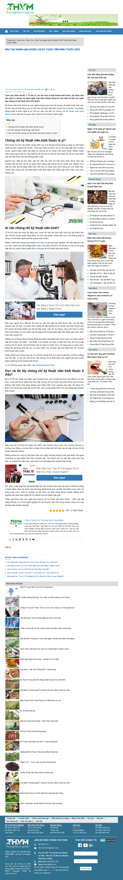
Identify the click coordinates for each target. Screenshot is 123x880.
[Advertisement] (44, 69)
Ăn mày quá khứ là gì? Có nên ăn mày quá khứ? (106, 164)
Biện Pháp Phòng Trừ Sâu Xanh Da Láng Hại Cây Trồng (41, 793)
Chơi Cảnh (9, 833)
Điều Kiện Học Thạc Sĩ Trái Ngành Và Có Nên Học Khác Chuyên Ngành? (35, 576)
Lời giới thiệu (23, 818)
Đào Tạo (76, 828)
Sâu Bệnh (93, 288)
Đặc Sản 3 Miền (68, 31)
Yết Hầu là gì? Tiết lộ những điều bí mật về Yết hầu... (41, 618)
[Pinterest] (20, 539)
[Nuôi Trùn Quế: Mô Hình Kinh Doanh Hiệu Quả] (97, 197)
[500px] (30, 539)
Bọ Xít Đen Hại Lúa (96, 222)
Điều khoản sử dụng (60, 818)
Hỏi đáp (32, 37)
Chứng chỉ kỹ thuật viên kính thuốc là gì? (26, 127)
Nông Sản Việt (85, 31)
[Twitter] (10, 539)
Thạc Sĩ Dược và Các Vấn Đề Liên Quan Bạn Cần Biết (28, 569)
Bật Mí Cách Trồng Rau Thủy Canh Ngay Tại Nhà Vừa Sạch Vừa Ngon (47, 639)
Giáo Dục (11, 37)
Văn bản (100, 818)
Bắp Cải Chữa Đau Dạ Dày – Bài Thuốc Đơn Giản (39, 721)
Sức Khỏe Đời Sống (36, 825)
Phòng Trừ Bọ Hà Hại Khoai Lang (33, 731)
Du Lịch (22, 37)
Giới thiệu (14, 31)
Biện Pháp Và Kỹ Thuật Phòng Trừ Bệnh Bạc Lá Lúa (40, 700)
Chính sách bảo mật (40, 818)
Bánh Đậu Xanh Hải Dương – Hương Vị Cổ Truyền (39, 659)
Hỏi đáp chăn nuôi (102, 830)
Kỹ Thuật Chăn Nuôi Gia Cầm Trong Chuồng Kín (39, 742)
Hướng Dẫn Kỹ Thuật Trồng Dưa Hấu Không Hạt (39, 752)
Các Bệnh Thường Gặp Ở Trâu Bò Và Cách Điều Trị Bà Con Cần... (45, 690)
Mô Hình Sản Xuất (57, 833)
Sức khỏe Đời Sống (104, 31)
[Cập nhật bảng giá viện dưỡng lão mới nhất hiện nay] (97, 88)
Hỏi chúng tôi (12, 821)
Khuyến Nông (39, 31)
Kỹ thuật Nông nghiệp (14, 825)
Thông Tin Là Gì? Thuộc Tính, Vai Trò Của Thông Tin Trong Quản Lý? (47, 608)
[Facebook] (13, 539)
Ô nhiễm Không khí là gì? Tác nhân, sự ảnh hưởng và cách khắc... (45, 597)
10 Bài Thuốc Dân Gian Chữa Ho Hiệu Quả (36, 773)
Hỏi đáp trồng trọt (102, 828)
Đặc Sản (92, 234)
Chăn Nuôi (54, 828)
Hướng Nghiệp (78, 830)
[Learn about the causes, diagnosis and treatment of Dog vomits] (97, 309)
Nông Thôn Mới (78, 818)
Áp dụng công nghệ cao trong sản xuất (104, 107)
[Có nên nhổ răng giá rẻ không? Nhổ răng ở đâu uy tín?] (97, 367)
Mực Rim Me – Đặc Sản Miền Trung (102, 280)
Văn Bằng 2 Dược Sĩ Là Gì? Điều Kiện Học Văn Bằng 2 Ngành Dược (33, 566)
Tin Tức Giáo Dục (79, 833)
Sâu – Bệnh (53, 31)
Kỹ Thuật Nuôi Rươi (96, 228)
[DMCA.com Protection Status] (107, 840)
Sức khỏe (93, 350)
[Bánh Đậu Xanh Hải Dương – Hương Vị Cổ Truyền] (97, 252)
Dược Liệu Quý (33, 830)
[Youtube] (33, 539)
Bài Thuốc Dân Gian (35, 833)
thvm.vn (51, 870)
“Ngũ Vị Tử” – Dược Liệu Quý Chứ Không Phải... (38, 762)
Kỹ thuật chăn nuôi (12, 830)
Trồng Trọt (54, 830)
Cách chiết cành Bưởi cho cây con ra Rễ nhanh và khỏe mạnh (44, 649)
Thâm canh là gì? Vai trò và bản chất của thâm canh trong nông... (46, 628)
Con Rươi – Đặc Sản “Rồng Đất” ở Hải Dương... (38, 670)
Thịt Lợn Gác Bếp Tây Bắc (99, 277)
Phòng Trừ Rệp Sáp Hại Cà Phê (101, 338)
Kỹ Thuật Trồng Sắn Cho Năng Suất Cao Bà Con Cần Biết (42, 680)
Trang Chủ (10, 818)
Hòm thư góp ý (27, 821)
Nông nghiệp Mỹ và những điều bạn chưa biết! (106, 120)
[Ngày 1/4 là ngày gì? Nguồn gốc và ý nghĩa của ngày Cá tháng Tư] (97, 143)
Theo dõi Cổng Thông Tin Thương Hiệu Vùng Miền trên (24, 89)
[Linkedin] (16, 539)
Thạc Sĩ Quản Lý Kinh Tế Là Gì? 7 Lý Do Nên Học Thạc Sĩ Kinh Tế (32, 573)
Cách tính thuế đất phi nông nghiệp (102, 174)
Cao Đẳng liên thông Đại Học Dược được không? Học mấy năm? (32, 562)
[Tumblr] (23, 539)
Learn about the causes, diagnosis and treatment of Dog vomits (99, 295)
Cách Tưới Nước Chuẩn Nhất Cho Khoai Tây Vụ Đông (41, 803)
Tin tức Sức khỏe (34, 828)
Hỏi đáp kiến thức (102, 833)
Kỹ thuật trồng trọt (12, 828)
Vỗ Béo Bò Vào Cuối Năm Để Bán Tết (103, 225)
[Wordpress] (27, 539)
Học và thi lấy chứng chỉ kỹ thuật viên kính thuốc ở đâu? (33, 133)
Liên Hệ (43, 37)
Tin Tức (26, 31)
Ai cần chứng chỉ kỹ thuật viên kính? (24, 130)
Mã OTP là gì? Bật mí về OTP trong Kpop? (36, 587)
